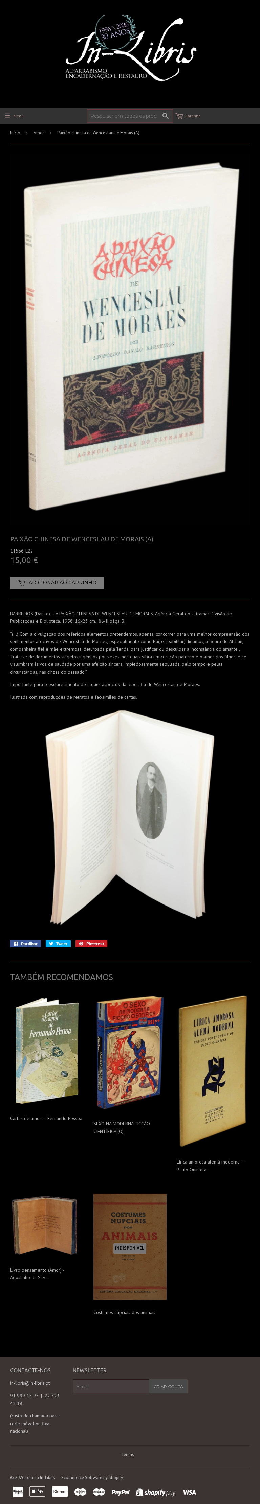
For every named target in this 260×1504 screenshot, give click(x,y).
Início (15, 133)
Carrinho (193, 115)
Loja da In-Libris (40, 1477)
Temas (127, 1454)
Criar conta (168, 1386)
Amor (39, 133)
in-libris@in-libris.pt (30, 1383)
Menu (19, 115)
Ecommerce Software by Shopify (92, 1477)
